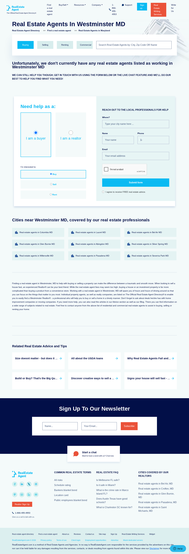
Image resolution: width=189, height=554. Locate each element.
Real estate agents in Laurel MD (91, 232)
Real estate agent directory (23, 534)
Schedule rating (62, 485)
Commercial (85, 45)
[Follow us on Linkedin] (22, 484)
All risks (58, 480)
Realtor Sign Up (22, 504)
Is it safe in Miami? (106, 485)
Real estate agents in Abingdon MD (92, 244)
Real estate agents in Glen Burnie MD (37, 244)
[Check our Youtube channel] (22, 494)
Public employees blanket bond (70, 500)
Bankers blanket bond (65, 490)
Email (105, 149)
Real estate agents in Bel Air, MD (155, 483)
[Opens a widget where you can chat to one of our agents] (178, 549)
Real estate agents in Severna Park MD (150, 256)
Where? (106, 117)
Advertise (114, 540)
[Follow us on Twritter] (29, 484)
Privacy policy (46, 540)
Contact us (89, 534)
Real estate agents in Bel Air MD (147, 232)
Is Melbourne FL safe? (107, 480)
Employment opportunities (95, 540)
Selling (45, 45)
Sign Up (114, 534)
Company (96, 5)
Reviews (77, 534)
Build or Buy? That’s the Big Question (39, 378)
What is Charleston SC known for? (114, 507)
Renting (65, 45)
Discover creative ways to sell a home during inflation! (105, 378)
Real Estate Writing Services (158, 10)
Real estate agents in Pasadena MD (92, 256)
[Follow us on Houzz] (29, 494)
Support (128, 5)
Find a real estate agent (50, 9)
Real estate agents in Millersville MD (36, 256)
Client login (75, 540)
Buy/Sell (62, 5)
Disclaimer (154, 548)
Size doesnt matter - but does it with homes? (43, 358)
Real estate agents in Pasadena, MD (157, 502)
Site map (102, 534)
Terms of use (61, 540)
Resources (79, 5)
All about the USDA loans (87, 358)
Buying (25, 45)
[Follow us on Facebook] (14, 484)
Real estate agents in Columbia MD (36, 232)
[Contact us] (36, 494)
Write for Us (173, 8)
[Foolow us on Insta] (36, 484)
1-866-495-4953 (114, 9)
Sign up (142, 6)
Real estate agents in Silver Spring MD (150, 244)
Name (105, 133)
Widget (152, 534)
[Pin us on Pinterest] (14, 494)
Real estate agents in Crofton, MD (156, 488)
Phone (140, 133)
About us (65, 534)
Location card (61, 495)
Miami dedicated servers (133, 540)
